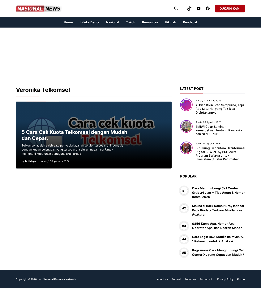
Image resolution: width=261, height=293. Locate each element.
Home (68, 22)
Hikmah (170, 22)
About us (162, 279)
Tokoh (130, 22)
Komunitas (150, 22)
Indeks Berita (89, 22)
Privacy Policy (225, 279)
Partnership (206, 279)
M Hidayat (31, 161)
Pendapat (190, 22)
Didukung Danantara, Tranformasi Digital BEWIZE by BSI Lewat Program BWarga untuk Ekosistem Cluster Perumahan (220, 153)
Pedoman (190, 279)
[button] (176, 8)
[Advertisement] (114, 54)
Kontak (241, 279)
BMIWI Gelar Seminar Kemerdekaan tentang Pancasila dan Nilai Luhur (218, 130)
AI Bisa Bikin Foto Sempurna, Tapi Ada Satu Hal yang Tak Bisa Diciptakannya (219, 108)
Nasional (112, 22)
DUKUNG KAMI (230, 8)
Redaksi (176, 279)
